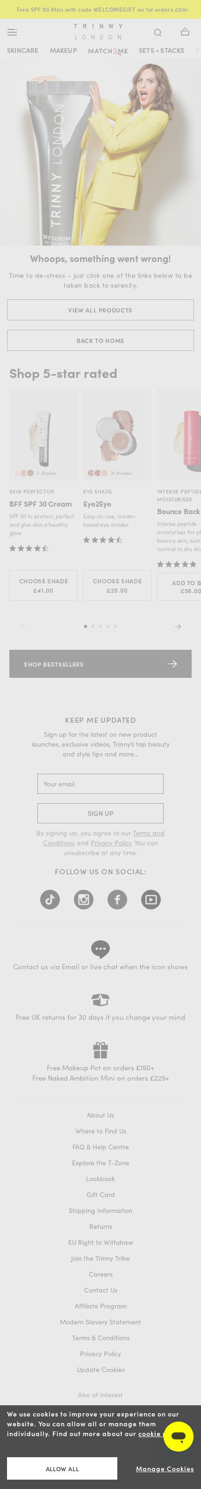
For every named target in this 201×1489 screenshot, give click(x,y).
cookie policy (161, 1433)
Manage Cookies (165, 1468)
